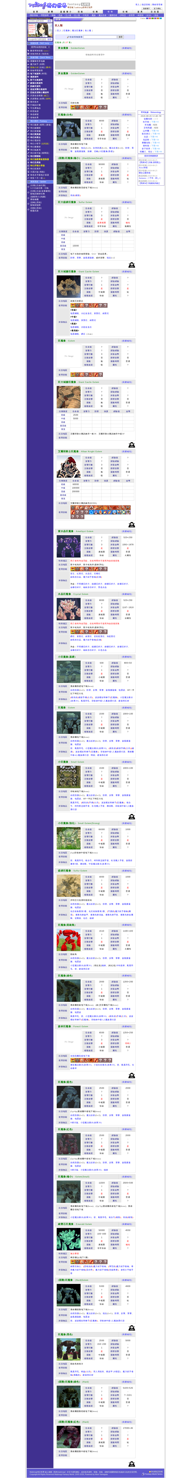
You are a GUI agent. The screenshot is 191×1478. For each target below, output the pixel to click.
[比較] (42, 67)
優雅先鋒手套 (111, 915)
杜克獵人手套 (98, 806)
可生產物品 (35, 108)
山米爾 (146, 131)
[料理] (44, 74)
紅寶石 (80, 573)
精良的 (74, 697)
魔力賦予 (34, 64)
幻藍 (147, 18)
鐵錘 (104, 965)
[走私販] (45, 143)
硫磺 (92, 918)
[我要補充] (127, 48)
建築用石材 (123, 701)
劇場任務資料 (36, 83)
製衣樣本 (34, 102)
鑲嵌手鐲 (82, 697)
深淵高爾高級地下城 (80, 1056)
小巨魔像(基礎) (106, 151)
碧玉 (72, 573)
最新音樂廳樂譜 (151, 156)
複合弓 (88, 860)
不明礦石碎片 (83, 584)
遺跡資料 (34, 77)
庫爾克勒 (146, 143)
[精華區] (45, 153)
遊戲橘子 (146, 8)
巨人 (59, 30)
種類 (78, 195)
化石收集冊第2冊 (97, 911)
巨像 (99, 577)
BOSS (149, 15)
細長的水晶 (75, 577)
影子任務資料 (36, 80)
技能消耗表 (35, 54)
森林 (152, 18)
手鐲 (91, 802)
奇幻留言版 (35, 153)
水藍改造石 (86, 327)
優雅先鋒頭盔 (96, 915)
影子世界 (146, 149)
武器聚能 (34, 99)
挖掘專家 (113, 1270)
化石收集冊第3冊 (78, 911)
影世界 (132, 15)
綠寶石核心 (75, 1266)
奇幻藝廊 (34, 125)
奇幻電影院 (35, 140)
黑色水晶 (102, 587)
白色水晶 (102, 650)
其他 (156, 15)
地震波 (122, 690)
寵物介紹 (34, 67)
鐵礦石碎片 (97, 584)
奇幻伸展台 (35, 137)
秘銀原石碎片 (89, 587)
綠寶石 (106, 313)
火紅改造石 (86, 313)
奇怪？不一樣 (36, 178)
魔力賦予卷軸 (89, 577)
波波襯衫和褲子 (102, 697)
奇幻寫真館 (35, 134)
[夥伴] (48, 67)
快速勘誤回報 (157, 1472)
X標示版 (74, 1170)
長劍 (72, 195)
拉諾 (146, 137)
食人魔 (88, 30)
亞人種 (68, 15)
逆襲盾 (78, 918)
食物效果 (34, 117)
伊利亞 (123, 15)
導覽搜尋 (45, 15)
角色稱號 (34, 114)
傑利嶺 (146, 146)
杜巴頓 (146, 122)
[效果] (42, 99)
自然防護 (97, 148)
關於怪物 (34, 15)
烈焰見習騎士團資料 (39, 92)
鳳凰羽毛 (85, 701)
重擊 (79, 258)
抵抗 (83, 148)
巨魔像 (66, 30)
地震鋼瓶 (74, 313)
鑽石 (83, 334)
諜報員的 (88, 1266)
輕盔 (83, 1371)
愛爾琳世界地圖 (37, 61)
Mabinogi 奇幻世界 (61, 5)
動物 (54, 15)
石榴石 (97, 573)
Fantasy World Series (153, 1474)
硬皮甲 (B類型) (113, 1371)
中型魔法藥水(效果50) (99, 864)
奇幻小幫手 (35, 143)
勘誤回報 (146, 4)
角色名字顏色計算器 (39, 175)
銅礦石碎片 (110, 584)
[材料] (48, 99)
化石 (85, 918)
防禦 (127, 148)
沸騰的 (76, 1375)
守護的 (111, 911)
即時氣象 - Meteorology (151, 112)
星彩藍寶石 (99, 636)
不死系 (86, 15)
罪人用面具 (98, 1371)
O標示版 (74, 1122)
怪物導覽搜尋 (36, 70)
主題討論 (34, 172)
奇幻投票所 (35, 169)
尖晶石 (88, 573)
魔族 (94, 15)
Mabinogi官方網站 (157, 8)
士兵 (90, 697)
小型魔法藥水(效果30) (96, 748)
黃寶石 (97, 313)
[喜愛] (42, 64)
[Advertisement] (95, 65)
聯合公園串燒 (144, 173)
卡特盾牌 (120, 965)
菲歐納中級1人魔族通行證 (104, 701)
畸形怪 (141, 15)
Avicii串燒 (143, 167)
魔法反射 (113, 148)
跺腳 (90, 151)
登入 (137, 4)
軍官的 (112, 1266)
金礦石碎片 (75, 587)
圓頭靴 (110, 806)
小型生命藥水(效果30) (104, 1065)
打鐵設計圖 (35, 105)
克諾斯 (146, 140)
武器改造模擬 (36, 95)
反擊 (95, 690)
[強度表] (45, 54)
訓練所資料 (35, 86)
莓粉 (150, 18)
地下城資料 (35, 74)
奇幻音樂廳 (35, 131)
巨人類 (77, 15)
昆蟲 (60, 15)
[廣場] (48, 125)
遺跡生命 (113, 15)
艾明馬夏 (148, 128)
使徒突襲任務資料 (38, 89)
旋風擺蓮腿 (80, 151)
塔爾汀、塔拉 (146, 152)
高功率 (89, 1270)
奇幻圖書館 (35, 147)
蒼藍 (161, 18)
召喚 (96, 151)
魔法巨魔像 (77, 30)
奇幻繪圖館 (35, 128)
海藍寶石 (111, 636)
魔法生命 (102, 15)
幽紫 (155, 18)
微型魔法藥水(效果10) (81, 1065)
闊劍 (93, 755)
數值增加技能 (36, 51)
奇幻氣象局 (35, 150)
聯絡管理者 (157, 4)
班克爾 (148, 125)
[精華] (42, 125)
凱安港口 (146, 134)
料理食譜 (34, 111)
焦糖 (158, 18)
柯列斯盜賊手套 (82, 806)
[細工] (46, 95)
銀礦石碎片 (122, 584)
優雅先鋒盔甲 (82, 915)
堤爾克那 (148, 119)
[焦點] (42, 172)
